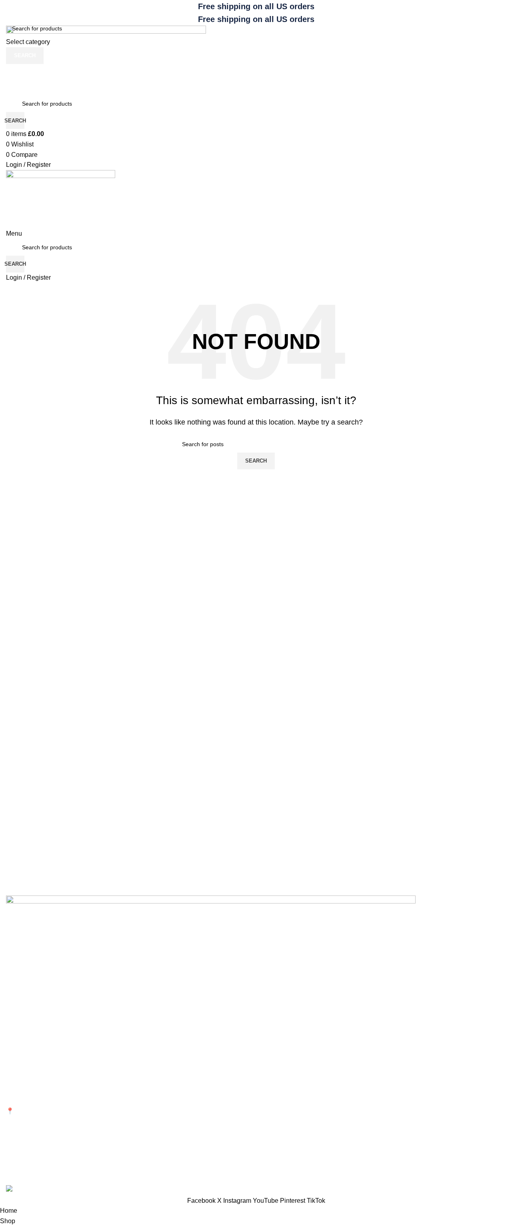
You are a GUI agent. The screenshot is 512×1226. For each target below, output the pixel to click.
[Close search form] (10, 10)
